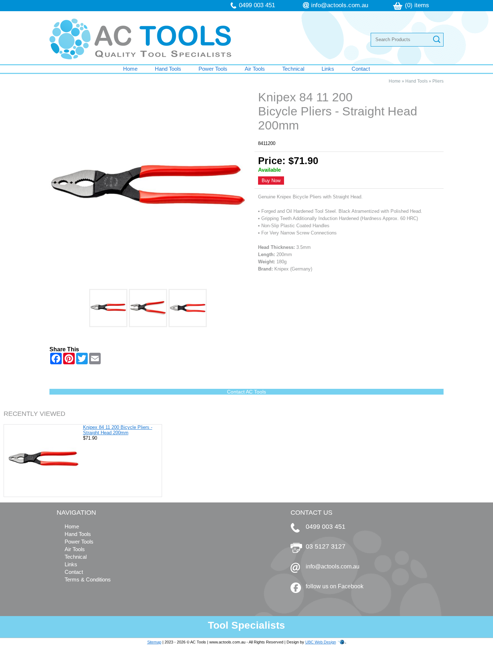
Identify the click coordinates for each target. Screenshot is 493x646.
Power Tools (212, 69)
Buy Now (271, 180)
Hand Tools (168, 69)
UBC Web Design (320, 642)
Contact (361, 69)
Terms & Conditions (88, 579)
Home (130, 69)
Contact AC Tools (246, 392)
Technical (293, 69)
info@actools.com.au (339, 5)
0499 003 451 (257, 5)
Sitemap (154, 642)
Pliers (438, 81)
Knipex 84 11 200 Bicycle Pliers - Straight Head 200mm (117, 430)
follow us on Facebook (334, 586)
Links (328, 69)
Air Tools (255, 69)
